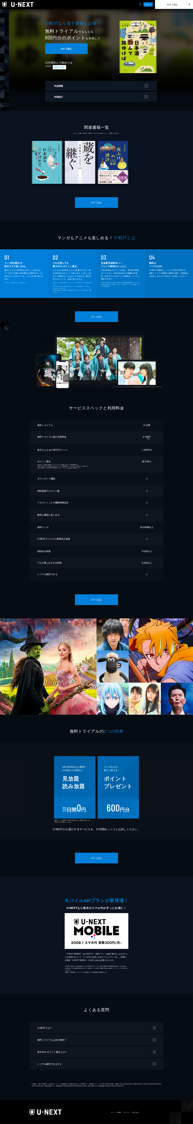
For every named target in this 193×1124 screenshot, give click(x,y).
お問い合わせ (135, 1112)
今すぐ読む (172, 4)
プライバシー (126, 1112)
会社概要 (119, 1112)
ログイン (148, 4)
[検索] (140, 4)
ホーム (112, 1112)
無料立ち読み (59, 67)
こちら (85, 290)
